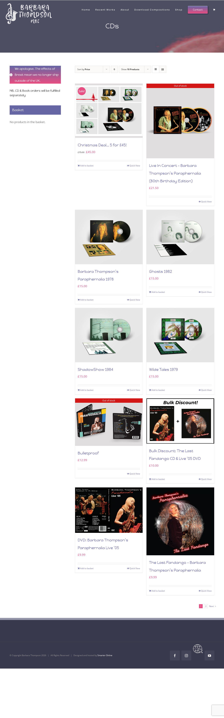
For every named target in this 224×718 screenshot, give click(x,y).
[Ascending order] (114, 69)
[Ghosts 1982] (180, 237)
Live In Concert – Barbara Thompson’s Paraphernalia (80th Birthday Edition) (175, 173)
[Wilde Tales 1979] (180, 335)
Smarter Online (104, 655)
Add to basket (86, 165)
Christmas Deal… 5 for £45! (102, 145)
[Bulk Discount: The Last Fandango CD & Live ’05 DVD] (180, 421)
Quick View (135, 165)
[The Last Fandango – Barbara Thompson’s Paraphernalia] (180, 521)
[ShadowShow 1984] (109, 335)
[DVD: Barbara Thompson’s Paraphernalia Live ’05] (109, 510)
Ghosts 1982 (160, 271)
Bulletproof (88, 453)
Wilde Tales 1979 (163, 369)
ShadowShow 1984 (95, 369)
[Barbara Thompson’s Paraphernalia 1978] (109, 237)
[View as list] (162, 69)
